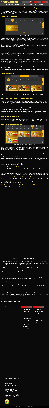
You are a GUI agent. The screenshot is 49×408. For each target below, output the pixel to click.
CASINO (35, 4)
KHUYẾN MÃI (15, 4)
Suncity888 (15, 390)
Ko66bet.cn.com (8, 388)
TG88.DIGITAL (13, 385)
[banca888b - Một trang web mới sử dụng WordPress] (10, 1)
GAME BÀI (31, 4)
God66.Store (13, 388)
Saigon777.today (8, 395)
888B (6, 4)
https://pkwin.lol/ (15, 395)
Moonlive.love (13, 394)
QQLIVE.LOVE (7, 394)
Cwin (13, 391)
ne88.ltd (6, 396)
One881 (10, 391)
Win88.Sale (7, 397)
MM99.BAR (7, 386)
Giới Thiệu (41, 4)
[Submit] (31, 2)
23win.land (11, 386)
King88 (17, 394)
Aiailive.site (7, 390)
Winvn (11, 390)
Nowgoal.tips (10, 396)
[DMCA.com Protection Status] (7, 401)
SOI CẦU (20, 4)
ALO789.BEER (12, 389)
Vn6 (15, 396)
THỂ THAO (25, 4)
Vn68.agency (7, 389)
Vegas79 (6, 391)
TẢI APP (9, 4)
